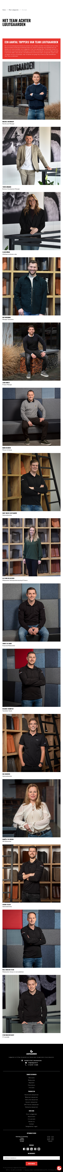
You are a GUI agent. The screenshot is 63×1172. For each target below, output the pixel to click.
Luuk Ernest (6, 383)
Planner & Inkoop (7, 450)
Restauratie (31, 1080)
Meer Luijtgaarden (14, 10)
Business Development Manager (11, 189)
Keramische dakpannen (31, 1094)
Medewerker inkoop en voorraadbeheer (13, 972)
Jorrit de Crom (7, 643)
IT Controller (5, 1037)
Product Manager (7, 384)
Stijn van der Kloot (8, 1035)
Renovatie (31, 1077)
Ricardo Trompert (8, 709)
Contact (31, 1124)
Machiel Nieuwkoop (8, 122)
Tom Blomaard (6, 187)
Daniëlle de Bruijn (7, 839)
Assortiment (31, 1116)
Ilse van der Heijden (8, 578)
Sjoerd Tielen (6, 904)
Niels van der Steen (8, 970)
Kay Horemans (6, 317)
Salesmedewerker (7, 515)
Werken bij (31, 1121)
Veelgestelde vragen (31, 1126)
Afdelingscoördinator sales (9, 254)
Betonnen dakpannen (31, 1097)
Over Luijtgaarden (31, 1114)
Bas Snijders (6, 774)
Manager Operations (8, 319)
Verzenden (31, 1164)
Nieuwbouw (31, 1085)
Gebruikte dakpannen (31, 1099)
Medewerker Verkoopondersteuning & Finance (15, 580)
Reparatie (31, 1082)
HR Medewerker (6, 841)
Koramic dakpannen (31, 1102)
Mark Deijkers (6, 448)
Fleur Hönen (6, 252)
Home (4, 10)
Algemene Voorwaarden (20, 1167)
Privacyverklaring (8, 1167)
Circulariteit (31, 1119)
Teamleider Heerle (7, 711)
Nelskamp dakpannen (31, 1107)
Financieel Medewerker (8, 645)
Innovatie (31, 1087)
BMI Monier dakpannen (31, 1104)
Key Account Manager (8, 124)
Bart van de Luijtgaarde (9, 513)
